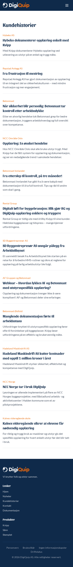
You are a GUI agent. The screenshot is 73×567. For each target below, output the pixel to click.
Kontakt (7, 505)
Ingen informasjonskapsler (53, 547)
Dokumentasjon (11, 510)
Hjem (5, 491)
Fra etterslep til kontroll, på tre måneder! (32, 176)
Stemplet (7, 534)
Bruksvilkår (29, 547)
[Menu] (66, 5)
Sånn (5, 530)
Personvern (12, 547)
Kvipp (6, 525)
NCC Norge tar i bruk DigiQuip (24, 387)
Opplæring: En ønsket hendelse (25, 143)
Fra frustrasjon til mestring (22, 73)
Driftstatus (36, 551)
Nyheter (7, 496)
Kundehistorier (11, 501)
